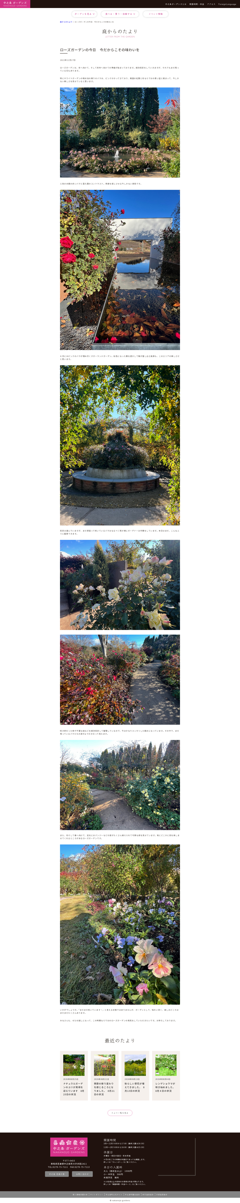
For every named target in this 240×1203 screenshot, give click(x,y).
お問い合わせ (82, 1173)
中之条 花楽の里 (57, 1173)
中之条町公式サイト (114, 1194)
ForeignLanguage (227, 4)
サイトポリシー (96, 1194)
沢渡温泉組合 (161, 1194)
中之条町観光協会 (132, 1194)
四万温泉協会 (148, 1194)
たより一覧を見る (120, 1112)
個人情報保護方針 (80, 1194)
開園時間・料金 (196, 4)
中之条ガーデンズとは (175, 4)
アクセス (211, 4)
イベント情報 (155, 13)
